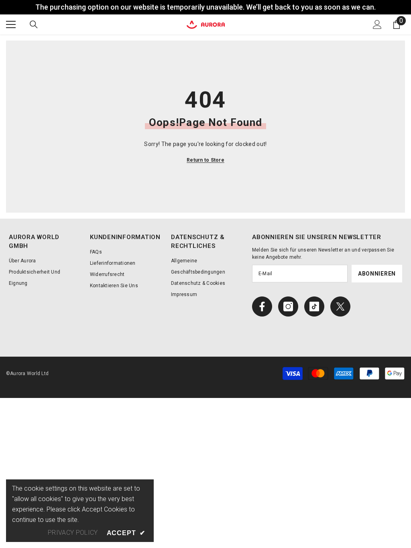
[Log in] (377, 24)
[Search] (34, 24)
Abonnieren (377, 273)
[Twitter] (340, 306)
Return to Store (205, 160)
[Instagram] (288, 306)
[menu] (11, 24)
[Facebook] (262, 306)
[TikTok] (314, 306)
